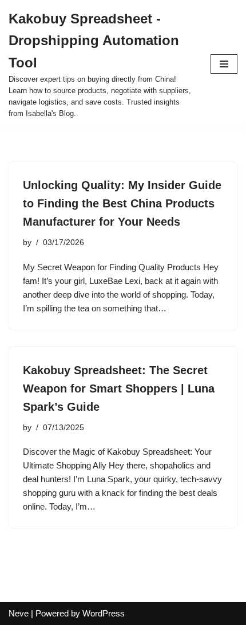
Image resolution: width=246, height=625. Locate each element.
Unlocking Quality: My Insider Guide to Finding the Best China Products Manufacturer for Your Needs (122, 203)
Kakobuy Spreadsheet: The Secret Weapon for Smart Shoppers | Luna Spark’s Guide (119, 388)
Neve (19, 613)
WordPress (103, 613)
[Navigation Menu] (224, 64)
